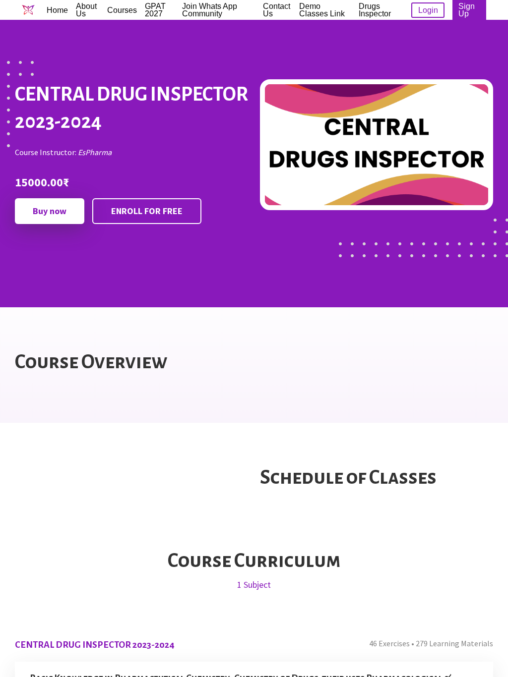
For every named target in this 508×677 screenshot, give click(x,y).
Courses (122, 10)
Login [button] (428, 10)
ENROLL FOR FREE (147, 211)
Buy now (49, 211)
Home (57, 10)
